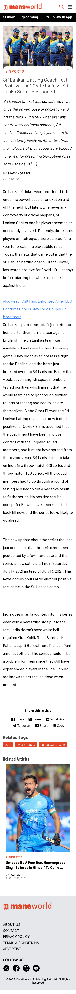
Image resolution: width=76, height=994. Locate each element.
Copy (60, 725)
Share (20, 719)
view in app (62, 17)
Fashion (9, 17)
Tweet (37, 719)
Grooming (30, 17)
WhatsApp (58, 719)
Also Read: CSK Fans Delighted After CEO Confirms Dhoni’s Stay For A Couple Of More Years (37, 309)
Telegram (24, 725)
